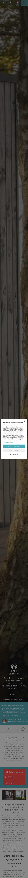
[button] (14, 454)
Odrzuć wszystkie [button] (14, 450)
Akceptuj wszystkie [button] (13, 446)
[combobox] (24, 421)
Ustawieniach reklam (10, 439)
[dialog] (14, 439)
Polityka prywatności (8, 442)
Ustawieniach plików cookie (17, 440)
